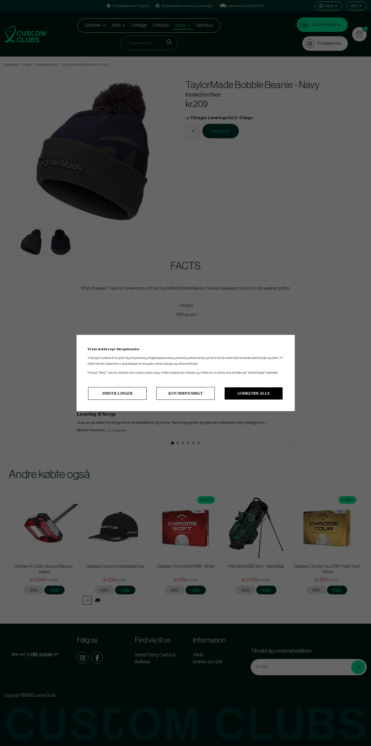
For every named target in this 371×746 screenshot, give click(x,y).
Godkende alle (253, 393)
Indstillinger (117, 393)
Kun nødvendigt (185, 393)
